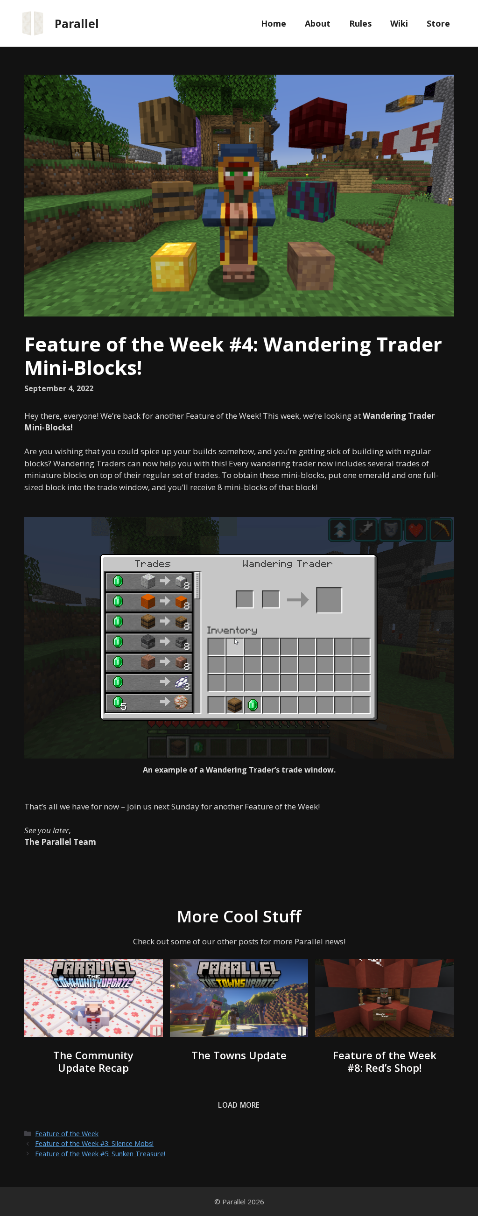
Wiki (399, 23)
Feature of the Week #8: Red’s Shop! (384, 1061)
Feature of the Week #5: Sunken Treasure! (100, 1153)
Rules (360, 23)
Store (438, 23)
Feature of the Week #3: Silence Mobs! (94, 1143)
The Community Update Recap (93, 1061)
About (317, 23)
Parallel (77, 23)
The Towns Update (239, 1055)
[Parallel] (33, 22)
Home (273, 23)
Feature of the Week (66, 1133)
